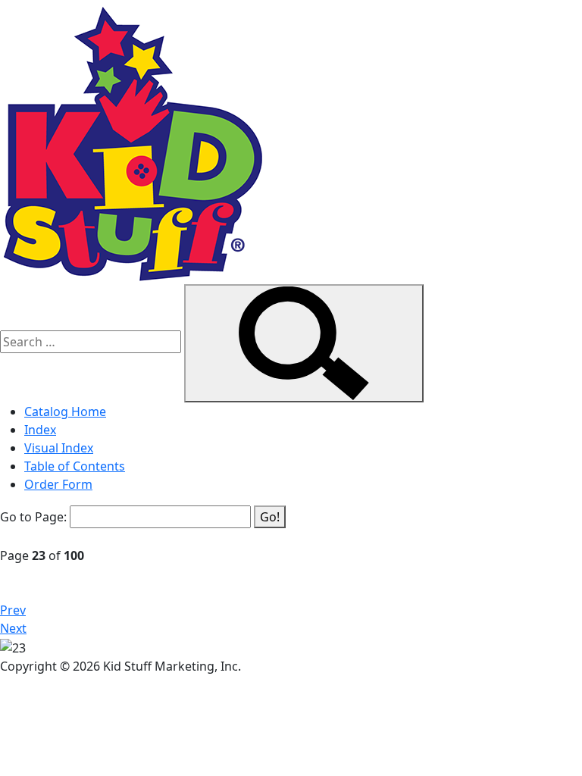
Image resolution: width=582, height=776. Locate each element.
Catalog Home (65, 411)
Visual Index (58, 448)
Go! (270, 516)
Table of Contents (74, 466)
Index (40, 429)
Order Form (58, 484)
